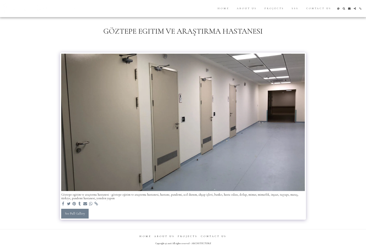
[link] (96, 204)
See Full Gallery (75, 213)
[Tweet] (69, 204)
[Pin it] (74, 204)
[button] (343, 8)
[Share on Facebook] (63, 204)
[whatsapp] (91, 204)
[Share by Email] (85, 204)
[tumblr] (80, 204)
